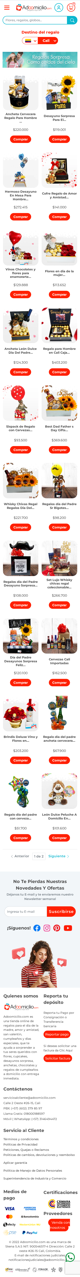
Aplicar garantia (15, 1162)
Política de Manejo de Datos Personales (32, 1170)
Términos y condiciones (21, 1139)
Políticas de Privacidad (20, 1144)
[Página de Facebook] (37, 928)
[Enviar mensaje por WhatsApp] (70, 1257)
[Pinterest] (56, 928)
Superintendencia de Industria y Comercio (34, 1178)
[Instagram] (47, 928)
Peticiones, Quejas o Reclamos (26, 1149)
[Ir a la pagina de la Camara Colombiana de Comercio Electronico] (59, 1204)
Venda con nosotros (60, 1225)
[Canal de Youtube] (68, 928)
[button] (21, 116)
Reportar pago (57, 1034)
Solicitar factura (57, 1058)
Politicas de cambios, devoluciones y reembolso (39, 1155)
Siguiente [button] (57, 856)
